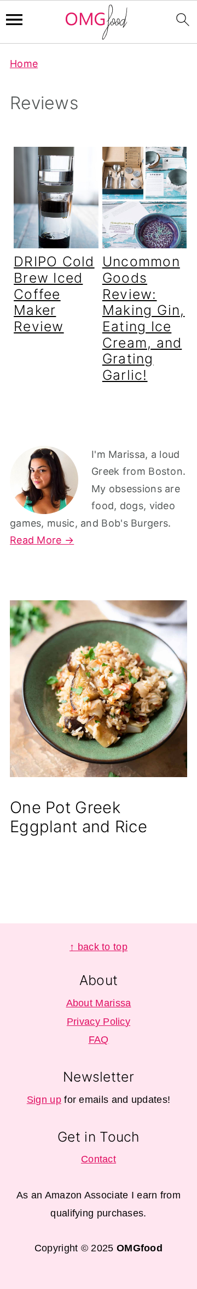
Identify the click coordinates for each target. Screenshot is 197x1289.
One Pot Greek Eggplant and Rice (78, 817)
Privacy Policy (98, 1021)
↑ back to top (98, 946)
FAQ (99, 1039)
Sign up (44, 1099)
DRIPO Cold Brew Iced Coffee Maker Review (54, 294)
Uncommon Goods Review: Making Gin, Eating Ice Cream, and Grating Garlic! (143, 318)
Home (24, 63)
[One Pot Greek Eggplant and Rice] (98, 691)
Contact (98, 1159)
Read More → (42, 540)
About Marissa (98, 1003)
